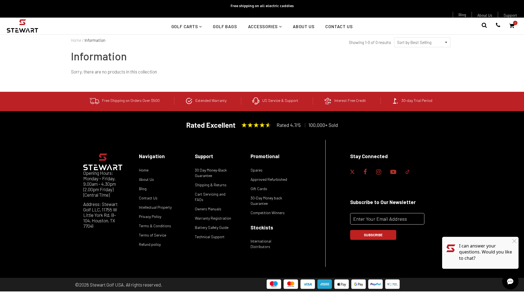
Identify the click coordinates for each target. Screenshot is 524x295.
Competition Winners (268, 212)
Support (510, 15)
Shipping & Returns (211, 184)
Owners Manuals (208, 208)
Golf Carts (185, 26)
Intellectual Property (155, 207)
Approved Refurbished (269, 179)
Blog (462, 14)
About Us (484, 15)
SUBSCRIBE (373, 235)
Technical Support (210, 236)
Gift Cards (259, 188)
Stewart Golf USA (107, 284)
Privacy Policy (150, 216)
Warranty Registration (213, 218)
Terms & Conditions (155, 225)
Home (76, 40)
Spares (257, 170)
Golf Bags (225, 26)
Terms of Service (152, 235)
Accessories (263, 26)
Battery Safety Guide (211, 227)
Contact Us (339, 26)
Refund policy (150, 244)
